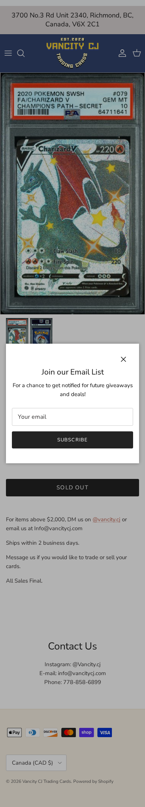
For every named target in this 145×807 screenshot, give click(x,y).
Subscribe (72, 440)
